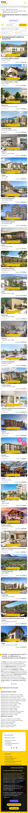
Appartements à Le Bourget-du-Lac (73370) (12, 711)
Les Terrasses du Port (7, 198)
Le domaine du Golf (7, 572)
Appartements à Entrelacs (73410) (10, 702)
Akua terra (4, 105)
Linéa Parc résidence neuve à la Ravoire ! (13, 408)
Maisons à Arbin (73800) (7, 723)
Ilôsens (3, 152)
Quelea (3, 432)
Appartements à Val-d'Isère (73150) (10, 707)
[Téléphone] (3, 55)
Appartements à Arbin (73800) (9, 705)
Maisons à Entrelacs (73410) (8, 722)
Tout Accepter (14, 808)
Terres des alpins (6, 128)
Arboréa (3, 338)
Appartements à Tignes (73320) (9, 710)
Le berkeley (4, 595)
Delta (3, 292)
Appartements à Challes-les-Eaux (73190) (12, 694)
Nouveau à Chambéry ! (8, 362)
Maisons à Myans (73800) (7, 726)
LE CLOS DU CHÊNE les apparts (10, 58)
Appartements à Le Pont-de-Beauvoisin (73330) (13, 700)
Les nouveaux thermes (8, 222)
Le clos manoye (6, 385)
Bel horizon (4, 315)
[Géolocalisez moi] (2, 25)
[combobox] (14, 29)
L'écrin (3, 478)
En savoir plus (14, 801)
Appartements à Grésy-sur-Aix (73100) (11, 713)
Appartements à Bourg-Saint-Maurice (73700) (13, 699)
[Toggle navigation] (25, 2)
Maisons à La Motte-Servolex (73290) (10, 719)
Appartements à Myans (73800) (9, 714)
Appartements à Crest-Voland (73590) (11, 704)
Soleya (3, 175)
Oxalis (3, 643)
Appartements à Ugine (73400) (9, 708)
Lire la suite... (14, 683)
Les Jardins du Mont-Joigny (9, 82)
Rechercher (23, 25)
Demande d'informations (13, 55)
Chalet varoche (6, 525)
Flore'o (3, 245)
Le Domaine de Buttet (7, 268)
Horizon (3, 455)
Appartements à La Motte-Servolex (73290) (12, 696)
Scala (3, 502)
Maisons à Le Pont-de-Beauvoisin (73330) (12, 720)
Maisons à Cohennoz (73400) (8, 725)
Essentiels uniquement (14, 804)
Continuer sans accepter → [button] (18, 767)
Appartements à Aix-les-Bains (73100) (11, 697)
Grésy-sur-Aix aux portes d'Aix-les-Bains (13, 548)
